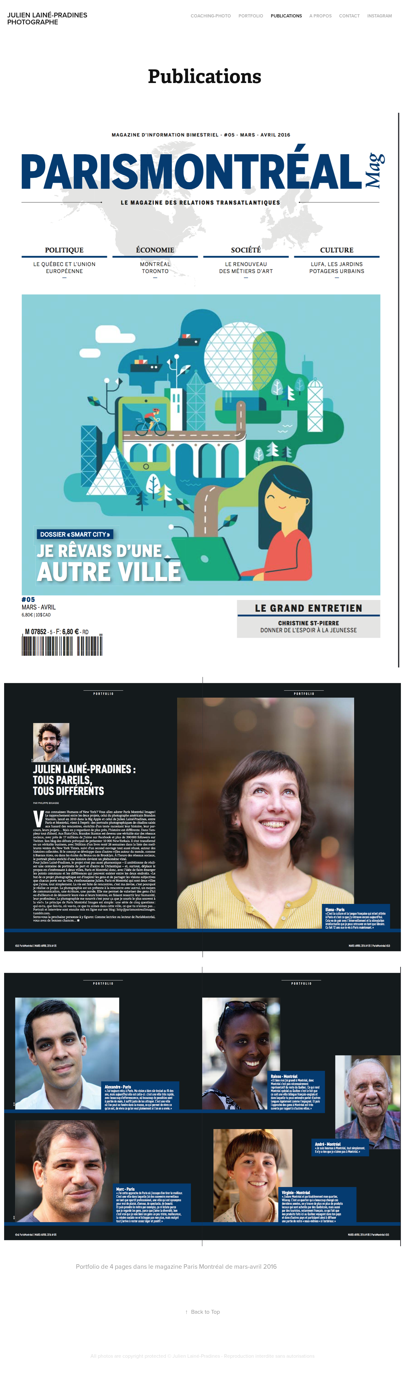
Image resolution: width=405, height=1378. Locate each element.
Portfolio (251, 16)
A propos (320, 16)
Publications (286, 16)
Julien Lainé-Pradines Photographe (48, 18)
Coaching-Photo (211, 16)
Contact (349, 16)
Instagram (379, 16)
